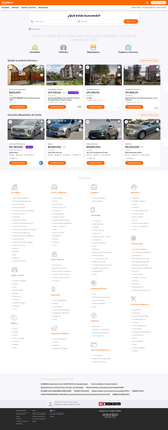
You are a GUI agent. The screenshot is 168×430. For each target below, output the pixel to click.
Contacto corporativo (22, 421)
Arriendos (16, 217)
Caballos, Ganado (139, 201)
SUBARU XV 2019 (137, 391)
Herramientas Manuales (141, 262)
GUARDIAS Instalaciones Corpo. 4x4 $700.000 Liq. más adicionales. (64, 384)
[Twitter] (110, 414)
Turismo (135, 351)
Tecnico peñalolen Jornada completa (104, 384)
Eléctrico (136, 271)
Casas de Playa (18, 239)
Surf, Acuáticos (98, 336)
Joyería (15, 332)
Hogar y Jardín (17, 275)
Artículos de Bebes (19, 281)
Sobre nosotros (20, 414)
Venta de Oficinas (19, 207)
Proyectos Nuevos (19, 261)
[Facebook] (103, 414)
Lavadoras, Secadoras (101, 268)
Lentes (15, 335)
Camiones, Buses (59, 217)
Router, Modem (98, 255)
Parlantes (96, 249)
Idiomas (55, 303)
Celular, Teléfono (99, 230)
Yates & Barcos (57, 259)
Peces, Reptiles (138, 217)
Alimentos (136, 198)
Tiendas (52, 416)
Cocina (15, 284)
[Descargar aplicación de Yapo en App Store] (107, 403)
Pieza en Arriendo (19, 245)
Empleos (94, 192)
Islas (14, 255)
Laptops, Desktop (99, 243)
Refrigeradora (97, 271)
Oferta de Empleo (99, 198)
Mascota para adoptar (141, 223)
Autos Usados (58, 198)
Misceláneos (137, 255)
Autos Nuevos (58, 204)
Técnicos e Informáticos (61, 310)
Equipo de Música (59, 226)
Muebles (16, 293)
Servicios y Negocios (140, 304)
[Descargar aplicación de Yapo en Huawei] (100, 404)
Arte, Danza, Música (60, 300)
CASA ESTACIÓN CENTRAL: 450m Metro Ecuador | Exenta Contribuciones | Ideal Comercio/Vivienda (75, 394)
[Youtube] (116, 414)
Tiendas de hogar (19, 303)
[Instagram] (107, 414)
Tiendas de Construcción (142, 290)
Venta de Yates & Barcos (62, 277)
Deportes (95, 321)
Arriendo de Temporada (21, 233)
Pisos (15, 287)
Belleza (14, 323)
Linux (94, 246)
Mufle (55, 230)
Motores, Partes (58, 233)
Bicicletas (96, 326)
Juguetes (56, 345)
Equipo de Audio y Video (101, 237)
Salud (134, 344)
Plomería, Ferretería (139, 277)
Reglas (34, 421)
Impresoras (97, 240)
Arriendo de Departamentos (23, 223)
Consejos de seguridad (149, 7)
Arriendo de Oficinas (20, 226)
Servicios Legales (139, 348)
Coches (55, 342)
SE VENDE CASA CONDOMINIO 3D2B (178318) (56, 391)
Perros (135, 220)
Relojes (15, 344)
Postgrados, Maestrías (61, 313)
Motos (55, 201)
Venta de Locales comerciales (23, 211)
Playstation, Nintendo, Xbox (102, 252)
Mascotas (135, 192)
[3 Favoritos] (49, 67)
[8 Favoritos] (87, 67)
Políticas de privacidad (38, 416)
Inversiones (137, 310)
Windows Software (99, 262)
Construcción (137, 244)
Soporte (18, 419)
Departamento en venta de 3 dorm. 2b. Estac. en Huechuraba (62, 387)
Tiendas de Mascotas (140, 211)
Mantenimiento (138, 287)
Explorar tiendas (136, 7)
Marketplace (43, 8)
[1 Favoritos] (126, 67)
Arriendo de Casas (19, 220)
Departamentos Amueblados (23, 236)
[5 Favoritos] (10, 67)
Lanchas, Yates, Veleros (61, 274)
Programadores (138, 335)
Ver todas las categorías (56, 414)
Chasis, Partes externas (61, 220)
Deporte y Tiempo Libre (101, 329)
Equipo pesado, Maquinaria (62, 223)
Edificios (16, 248)
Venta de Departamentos (22, 201)
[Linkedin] (113, 414)
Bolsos (15, 329)
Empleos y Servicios (28, 8)
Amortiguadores (58, 214)
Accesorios (57, 211)
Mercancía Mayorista (100, 350)
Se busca (16, 300)
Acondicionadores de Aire (102, 265)
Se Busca (56, 242)
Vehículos (15, 8)
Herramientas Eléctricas (141, 259)
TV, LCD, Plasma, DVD (100, 259)
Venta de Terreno (19, 214)
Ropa (15, 348)
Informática (97, 233)
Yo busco (56, 281)
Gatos (135, 204)
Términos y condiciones (39, 414)
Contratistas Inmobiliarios (142, 252)
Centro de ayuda (161, 7)
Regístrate (19, 423)
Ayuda (18, 416)
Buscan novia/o (138, 214)
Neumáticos (57, 236)
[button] (41, 75)
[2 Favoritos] (126, 122)
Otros (15, 309)
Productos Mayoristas (140, 316)
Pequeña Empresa (139, 319)
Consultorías (137, 329)
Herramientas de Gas (140, 265)
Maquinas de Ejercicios (101, 333)
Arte (94, 294)
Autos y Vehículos (59, 192)
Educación (55, 295)
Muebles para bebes (60, 348)
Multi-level (136, 313)
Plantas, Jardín (18, 290)
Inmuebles (5, 8)
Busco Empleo (98, 201)
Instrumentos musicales (101, 297)
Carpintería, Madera (140, 249)
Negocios (16, 258)
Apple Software (98, 224)
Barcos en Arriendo (59, 268)
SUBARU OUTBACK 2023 (121, 394)
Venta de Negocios (139, 326)
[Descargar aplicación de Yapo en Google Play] (116, 403)
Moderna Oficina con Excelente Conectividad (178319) (105, 387)
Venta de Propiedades (21, 198)
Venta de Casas (18, 204)
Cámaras (96, 227)
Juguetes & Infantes (60, 333)
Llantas (55, 239)
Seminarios (56, 316)
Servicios (136, 281)
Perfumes (16, 341)
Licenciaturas (57, 307)
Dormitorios (17, 296)
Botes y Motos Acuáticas (62, 271)
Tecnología (95, 215)
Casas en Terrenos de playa (23, 242)
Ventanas (16, 306)
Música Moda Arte (99, 288)
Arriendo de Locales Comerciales (24, 230)
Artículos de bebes (59, 339)
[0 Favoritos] (87, 122)
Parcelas (16, 252)
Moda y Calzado (18, 338)
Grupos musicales (99, 303)
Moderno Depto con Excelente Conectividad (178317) (110, 391)
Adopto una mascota (140, 226)
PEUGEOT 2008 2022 (81, 391)
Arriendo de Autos (59, 207)
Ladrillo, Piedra (138, 274)
